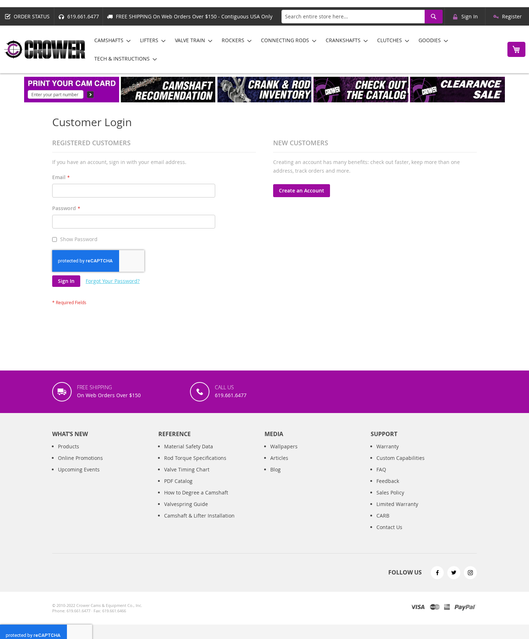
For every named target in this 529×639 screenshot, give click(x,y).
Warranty (387, 446)
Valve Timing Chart (186, 469)
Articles (279, 457)
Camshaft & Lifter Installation (199, 515)
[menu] (294, 49)
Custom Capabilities (400, 457)
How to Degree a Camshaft (196, 492)
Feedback (387, 481)
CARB (382, 515)
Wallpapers (284, 446)
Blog (275, 469)
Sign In (469, 16)
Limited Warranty (397, 504)
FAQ (381, 469)
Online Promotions (80, 457)
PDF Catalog (178, 481)
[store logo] (45, 49)
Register (512, 16)
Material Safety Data (188, 446)
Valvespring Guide (186, 504)
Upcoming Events (79, 469)
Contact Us (389, 527)
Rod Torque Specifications (195, 457)
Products (68, 446)
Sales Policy (390, 492)
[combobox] (362, 16)
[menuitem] (110, 40)
